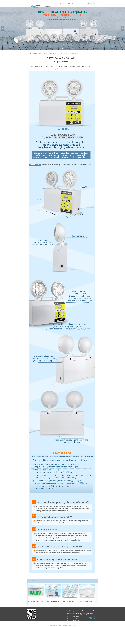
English (89, 3)
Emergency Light (52, 53)
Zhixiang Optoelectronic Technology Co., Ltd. (38, 53)
